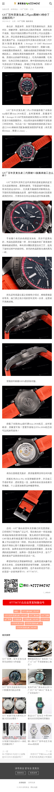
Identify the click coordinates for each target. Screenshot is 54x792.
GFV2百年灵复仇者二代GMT (16, 615)
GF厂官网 (24, 9)
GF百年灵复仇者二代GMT (27, 628)
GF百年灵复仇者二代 (34, 623)
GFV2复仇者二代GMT (30, 611)
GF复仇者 (17, 619)
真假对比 (20, 773)
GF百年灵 (45, 619)
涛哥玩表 (31, 783)
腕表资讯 (29, 21)
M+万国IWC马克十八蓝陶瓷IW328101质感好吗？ (13, 755)
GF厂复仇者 (34, 615)
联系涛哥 (33, 773)
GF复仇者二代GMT (31, 619)
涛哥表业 (27, 3)
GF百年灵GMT (17, 623)
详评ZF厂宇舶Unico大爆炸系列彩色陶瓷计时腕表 (41, 755)
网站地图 (34, 787)
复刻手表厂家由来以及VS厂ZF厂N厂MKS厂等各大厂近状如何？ (40, 690)
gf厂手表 (8, 619)
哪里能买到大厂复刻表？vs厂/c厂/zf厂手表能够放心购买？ (40, 662)
